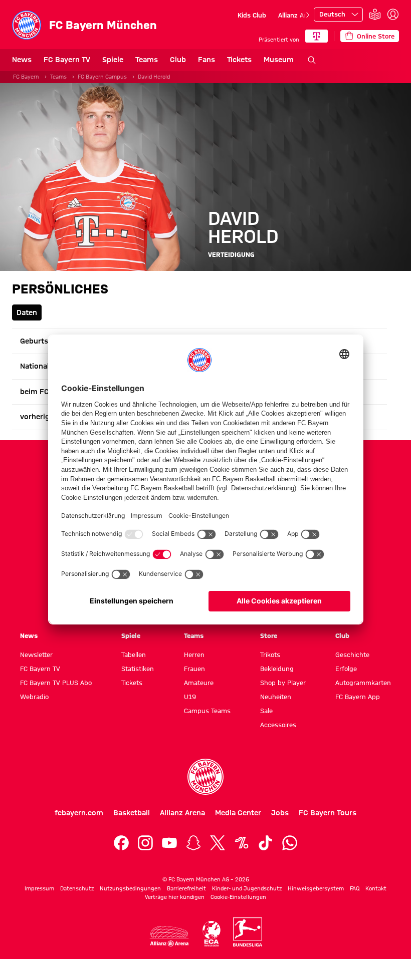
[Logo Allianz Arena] (169, 936)
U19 (190, 696)
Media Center (238, 813)
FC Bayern (26, 77)
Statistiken (137, 668)
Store (268, 635)
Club (178, 60)
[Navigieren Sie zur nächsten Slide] (308, 15)
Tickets (239, 60)
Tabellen (133, 654)
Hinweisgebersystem (316, 888)
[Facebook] (121, 843)
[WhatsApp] (290, 843)
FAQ (354, 888)
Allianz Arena (297, 15)
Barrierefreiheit (186, 888)
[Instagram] (145, 843)
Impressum (39, 888)
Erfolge (346, 668)
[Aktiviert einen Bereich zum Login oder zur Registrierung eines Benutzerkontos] (393, 15)
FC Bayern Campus (102, 77)
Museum (279, 60)
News (22, 60)
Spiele (112, 60)
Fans (206, 60)
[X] (218, 843)
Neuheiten (275, 696)
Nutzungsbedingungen (130, 888)
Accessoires (278, 724)
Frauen (194, 668)
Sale (266, 710)
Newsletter (36, 654)
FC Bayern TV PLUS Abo (56, 682)
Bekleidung (277, 668)
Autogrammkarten (363, 682)
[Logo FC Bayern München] (205, 777)
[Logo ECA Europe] (211, 933)
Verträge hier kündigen (174, 897)
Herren (194, 654)
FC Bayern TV (67, 60)
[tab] (27, 312)
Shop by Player (283, 682)
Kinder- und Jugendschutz (247, 888)
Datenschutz (77, 888)
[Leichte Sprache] (375, 15)
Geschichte (352, 654)
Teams (146, 60)
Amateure (199, 682)
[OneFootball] (242, 843)
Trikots (270, 654)
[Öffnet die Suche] (312, 60)
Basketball (131, 813)
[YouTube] (169, 843)
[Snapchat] (193, 843)
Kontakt (375, 888)
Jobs (280, 813)
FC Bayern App (357, 696)
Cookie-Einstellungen (238, 897)
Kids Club (252, 15)
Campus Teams (207, 710)
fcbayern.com (79, 813)
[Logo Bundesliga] (247, 931)
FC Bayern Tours (327, 813)
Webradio (34, 696)
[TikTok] (266, 843)
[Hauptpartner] (316, 36)
